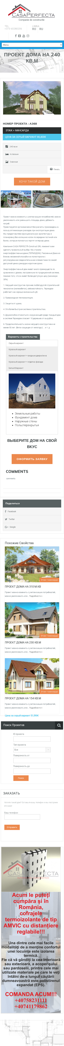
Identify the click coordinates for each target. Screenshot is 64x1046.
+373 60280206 (13, 28)
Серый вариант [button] (16, 343)
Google (13, 527)
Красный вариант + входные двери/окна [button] (28, 355)
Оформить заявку (32, 459)
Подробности (35, 596)
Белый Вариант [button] (16, 368)
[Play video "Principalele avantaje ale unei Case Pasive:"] (48, 199)
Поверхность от (21, 755)
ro (34, 29)
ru (41, 29)
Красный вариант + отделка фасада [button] (26, 362)
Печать (56, 169)
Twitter (12, 519)
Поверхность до (21, 766)
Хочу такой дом (32, 181)
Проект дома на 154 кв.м (23, 698)
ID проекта (18, 734)
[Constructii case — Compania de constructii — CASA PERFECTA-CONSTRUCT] (31, 11)
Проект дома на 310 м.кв (23, 586)
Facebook (12, 511)
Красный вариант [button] (17, 349)
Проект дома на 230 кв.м (23, 642)
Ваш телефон (11, 813)
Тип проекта (19, 745)
